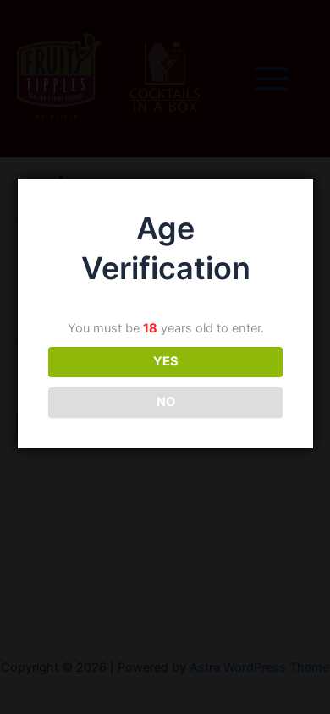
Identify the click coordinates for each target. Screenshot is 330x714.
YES (166, 361)
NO (166, 401)
